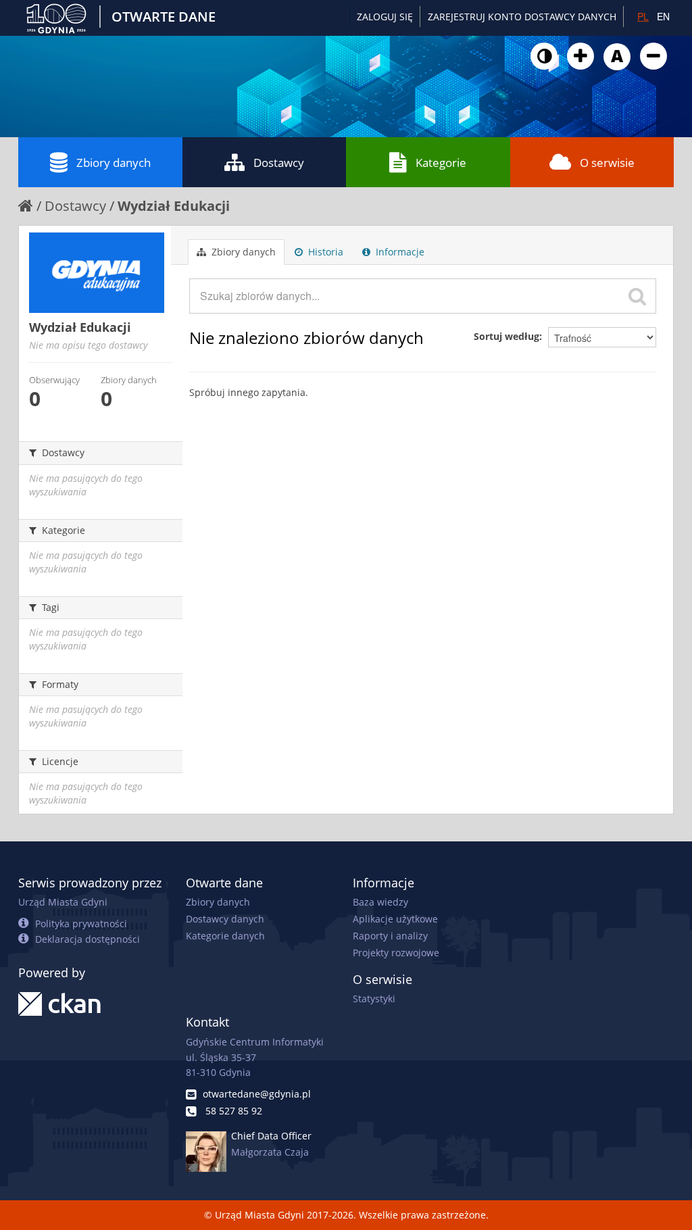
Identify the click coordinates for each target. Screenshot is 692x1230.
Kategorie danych (225, 935)
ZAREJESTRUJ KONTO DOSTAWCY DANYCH (522, 16)
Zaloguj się (385, 16)
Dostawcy (278, 162)
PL (643, 16)
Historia (324, 251)
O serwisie (607, 162)
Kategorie (441, 162)
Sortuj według (506, 336)
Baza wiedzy (380, 901)
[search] (637, 296)
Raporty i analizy (390, 935)
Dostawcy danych (225, 918)
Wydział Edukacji (174, 206)
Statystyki (374, 998)
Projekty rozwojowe (396, 952)
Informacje (398, 251)
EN (663, 16)
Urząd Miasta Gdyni (62, 901)
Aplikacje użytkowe (395, 918)
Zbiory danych (113, 162)
